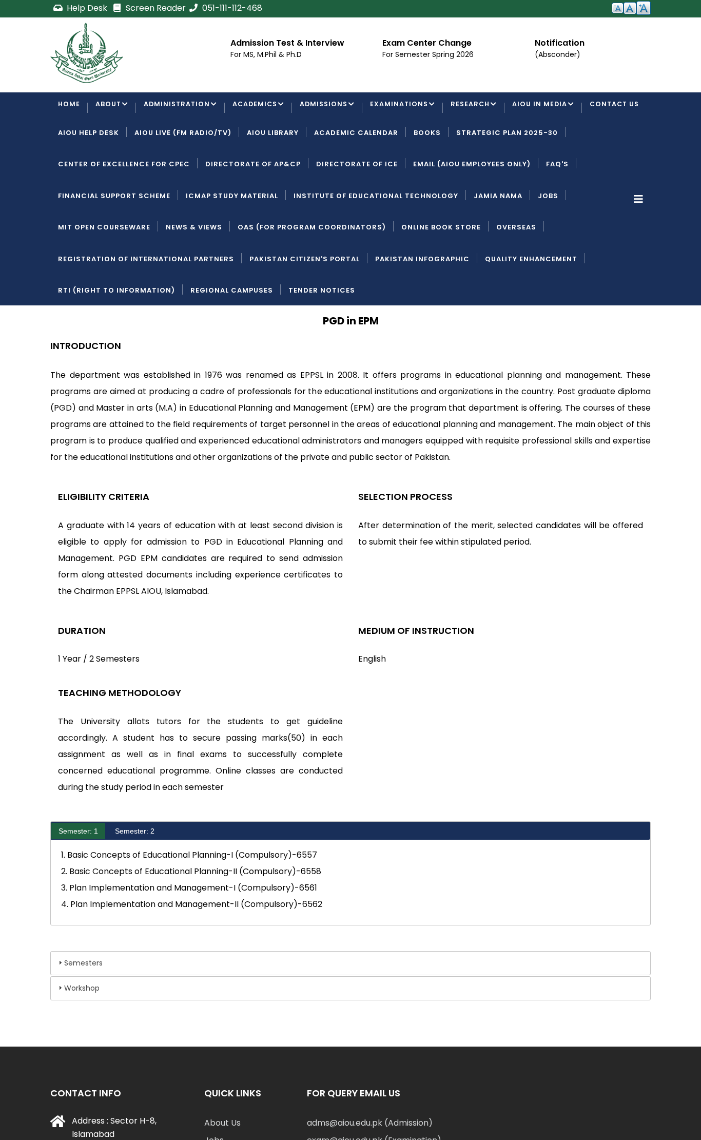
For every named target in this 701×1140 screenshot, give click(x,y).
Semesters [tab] (83, 1002)
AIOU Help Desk (88, 172)
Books (427, 172)
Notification (560, 43)
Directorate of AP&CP (253, 203)
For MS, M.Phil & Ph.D (266, 54)
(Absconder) (557, 54)
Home (69, 108)
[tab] (78, 870)
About (109, 108)
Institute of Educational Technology (376, 235)
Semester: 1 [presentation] (78, 870)
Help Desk (87, 8)
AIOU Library (273, 172)
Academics (259, 108)
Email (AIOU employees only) (472, 203)
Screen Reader (155, 8)
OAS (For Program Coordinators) (312, 267)
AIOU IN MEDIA (549, 108)
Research (479, 108)
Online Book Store (441, 267)
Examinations (406, 108)
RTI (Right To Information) (116, 329)
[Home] (86, 53)
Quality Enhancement (531, 298)
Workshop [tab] (82, 1027)
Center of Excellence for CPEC (124, 203)
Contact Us (84, 140)
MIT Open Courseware (104, 267)
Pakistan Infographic (422, 298)
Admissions (330, 108)
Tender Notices (321, 329)
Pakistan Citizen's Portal (304, 298)
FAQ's (557, 203)
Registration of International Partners (146, 298)
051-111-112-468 (231, 8)
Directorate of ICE (357, 203)
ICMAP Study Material (232, 235)
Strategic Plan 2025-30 (507, 172)
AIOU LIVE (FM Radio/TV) (182, 172)
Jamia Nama (498, 235)
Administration (179, 108)
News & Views (194, 267)
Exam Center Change (427, 43)
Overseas (516, 267)
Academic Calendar (356, 172)
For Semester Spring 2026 (428, 54)
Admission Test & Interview (287, 43)
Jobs (548, 235)
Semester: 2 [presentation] (134, 870)
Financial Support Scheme (114, 235)
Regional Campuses (231, 329)
